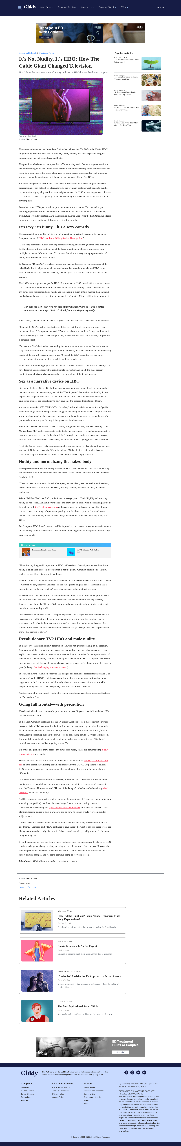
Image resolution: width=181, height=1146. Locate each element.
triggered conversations (46, 507)
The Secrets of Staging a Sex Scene (44, 550)
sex (34, 887)
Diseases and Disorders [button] (66, 7)
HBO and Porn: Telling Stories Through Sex (60, 238)
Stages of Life (89, 1094)
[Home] (30, 7)
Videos (86, 1100)
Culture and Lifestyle (28, 53)
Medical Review (27, 1091)
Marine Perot (31, 139)
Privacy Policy (58, 1094)
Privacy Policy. (140, 1086)
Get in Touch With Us (61, 1088)
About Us (25, 1088)
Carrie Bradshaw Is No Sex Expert (77, 946)
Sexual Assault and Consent (69, 971)
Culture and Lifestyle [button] (107, 7)
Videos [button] (123, 7)
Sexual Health (89, 1088)
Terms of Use (124, 1086)
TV (29, 887)
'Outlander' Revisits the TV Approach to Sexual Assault (89, 976)
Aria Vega (64, 950)
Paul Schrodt (65, 923)
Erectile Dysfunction (119, 75)
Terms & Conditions (60, 1091)
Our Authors (26, 1097)
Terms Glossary (27, 1094)
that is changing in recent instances (50, 667)
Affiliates (24, 1100)
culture (21, 887)
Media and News (46, 53)
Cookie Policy (58, 1097)
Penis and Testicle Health (121, 58)
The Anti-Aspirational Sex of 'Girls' (78, 1006)
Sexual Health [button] (45, 7)
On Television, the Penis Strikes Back (88, 551)
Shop (86, 1103)
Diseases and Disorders (94, 1091)
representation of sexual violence (64, 807)
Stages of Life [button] (86, 7)
